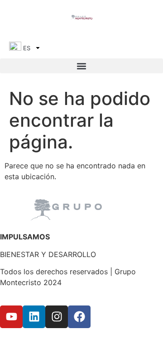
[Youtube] (11, 316)
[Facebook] (79, 316)
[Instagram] (56, 316)
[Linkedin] (34, 316)
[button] (81, 65)
